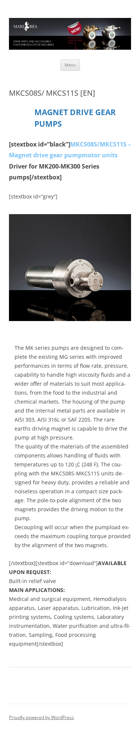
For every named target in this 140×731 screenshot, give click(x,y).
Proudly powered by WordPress (41, 717)
